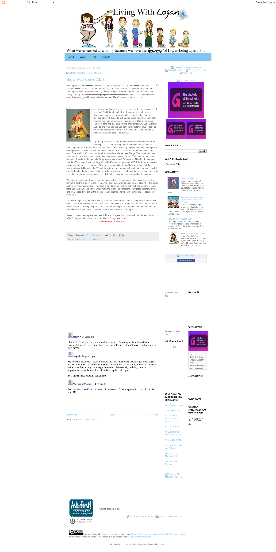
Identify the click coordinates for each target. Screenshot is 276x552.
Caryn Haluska (108, 534)
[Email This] (111, 235)
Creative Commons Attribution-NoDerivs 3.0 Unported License (159, 534)
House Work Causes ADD (85, 79)
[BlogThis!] (114, 235)
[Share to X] (117, 235)
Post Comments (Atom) (88, 419)
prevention (99, 239)
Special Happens (172, 410)
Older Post (153, 415)
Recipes (106, 57)
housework (90, 239)
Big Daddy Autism (172, 426)
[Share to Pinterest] (123, 235)
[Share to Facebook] (120, 235)
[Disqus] (112, 288)
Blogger (162, 544)
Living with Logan (171, 292)
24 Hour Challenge (189, 178)
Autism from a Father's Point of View (172, 418)
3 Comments (97, 235)
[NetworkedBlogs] (185, 256)
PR (95, 57)
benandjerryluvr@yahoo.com (138, 537)
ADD (75, 239)
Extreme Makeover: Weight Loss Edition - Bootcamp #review (192, 199)
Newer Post (72, 415)
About (84, 57)
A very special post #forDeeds (193, 233)
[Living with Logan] (174, 328)
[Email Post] (106, 235)
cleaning (81, 239)
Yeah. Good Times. (173, 440)
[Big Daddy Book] (174, 347)
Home (71, 57)
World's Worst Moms (174, 405)
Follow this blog (186, 260)
